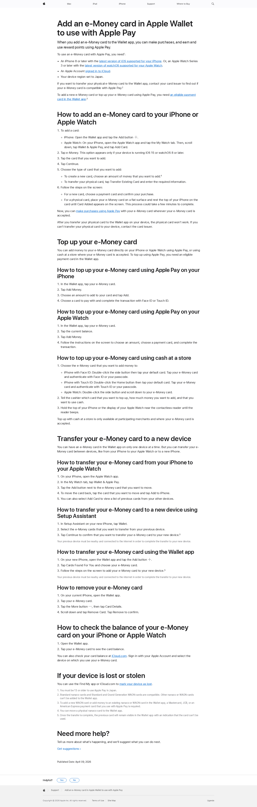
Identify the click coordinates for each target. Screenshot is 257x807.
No (74, 780)
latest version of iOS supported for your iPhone (130, 61)
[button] (213, 4)
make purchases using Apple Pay (98, 211)
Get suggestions (68, 748)
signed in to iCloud (97, 71)
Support (55, 790)
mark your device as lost (135, 684)
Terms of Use (98, 800)
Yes (61, 780)
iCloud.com (119, 656)
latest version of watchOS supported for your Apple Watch (123, 65)
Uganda (210, 800)
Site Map (112, 800)
